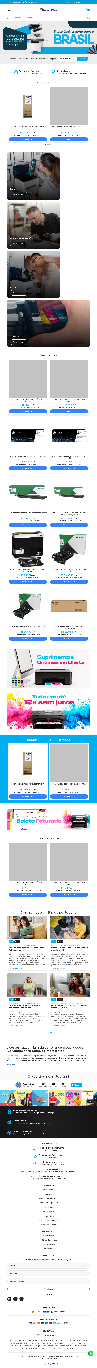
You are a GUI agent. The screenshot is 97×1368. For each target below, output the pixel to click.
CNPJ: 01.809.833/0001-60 (48, 1358)
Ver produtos (18, 195)
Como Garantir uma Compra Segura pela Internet (69, 948)
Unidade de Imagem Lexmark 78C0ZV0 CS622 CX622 (69, 571)
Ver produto (29, 139)
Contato (48, 1194)
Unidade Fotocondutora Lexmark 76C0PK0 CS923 (28, 513)
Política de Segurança (48, 1203)
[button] (8, 10)
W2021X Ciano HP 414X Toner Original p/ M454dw (27, 456)
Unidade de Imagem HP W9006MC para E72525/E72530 (69, 627)
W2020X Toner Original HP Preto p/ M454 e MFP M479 (69, 457)
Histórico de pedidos (48, 1240)
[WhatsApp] (15, 1299)
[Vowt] (48, 1363)
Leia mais (11, 1064)
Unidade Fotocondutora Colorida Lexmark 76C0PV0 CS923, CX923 (69, 514)
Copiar (83, 58)
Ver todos (47, 145)
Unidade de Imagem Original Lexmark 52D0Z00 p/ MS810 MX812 (28, 571)
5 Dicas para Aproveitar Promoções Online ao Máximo (26, 948)
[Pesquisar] (87, 17)
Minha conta (48, 1235)
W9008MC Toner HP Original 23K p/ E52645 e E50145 (28, 400)
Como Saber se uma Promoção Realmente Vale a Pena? (24, 1006)
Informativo (48, 1249)
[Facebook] (21, 1299)
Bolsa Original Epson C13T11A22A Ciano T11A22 (69, 127)
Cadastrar (49, 1289)
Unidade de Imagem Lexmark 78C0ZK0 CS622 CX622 (28, 626)
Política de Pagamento (48, 1198)
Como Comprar (48, 1190)
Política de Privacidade (48, 1220)
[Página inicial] (48, 9)
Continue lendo (17, 968)
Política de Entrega (49, 1216)
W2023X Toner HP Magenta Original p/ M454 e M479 (69, 400)
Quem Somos (48, 1207)
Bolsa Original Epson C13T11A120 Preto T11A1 (27, 127)
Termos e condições (48, 1224)
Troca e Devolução (48, 1211)
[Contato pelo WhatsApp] (90, 1353)
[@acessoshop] (18, 1085)
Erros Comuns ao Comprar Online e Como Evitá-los (68, 1006)
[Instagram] (9, 1299)
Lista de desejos (48, 1244)
